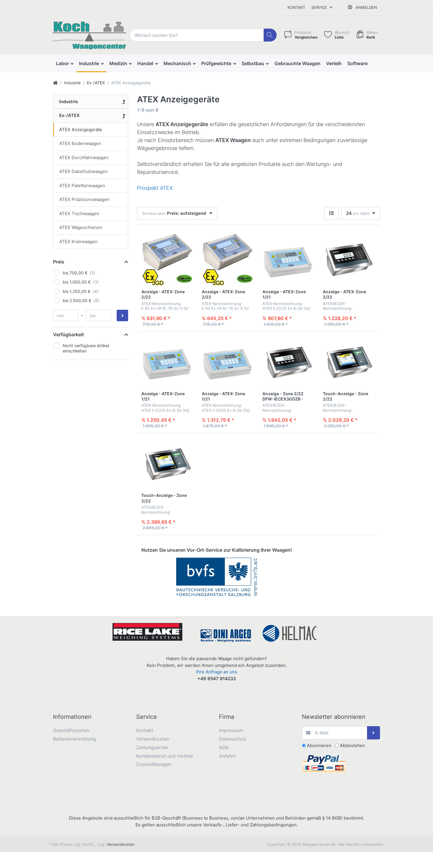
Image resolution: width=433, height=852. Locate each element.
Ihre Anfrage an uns (216, 672)
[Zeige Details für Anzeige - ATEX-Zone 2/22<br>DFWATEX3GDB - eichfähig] (227, 259)
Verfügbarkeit (68, 334)
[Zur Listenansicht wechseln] (331, 213)
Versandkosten (121, 844)
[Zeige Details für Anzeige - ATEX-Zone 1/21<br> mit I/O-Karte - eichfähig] (167, 361)
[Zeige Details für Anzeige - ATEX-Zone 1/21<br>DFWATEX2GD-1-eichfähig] (288, 259)
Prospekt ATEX (155, 188)
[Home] (55, 83)
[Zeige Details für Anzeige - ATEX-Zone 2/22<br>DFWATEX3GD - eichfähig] (167, 259)
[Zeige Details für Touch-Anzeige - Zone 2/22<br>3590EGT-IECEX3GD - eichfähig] (348, 361)
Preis (58, 262)
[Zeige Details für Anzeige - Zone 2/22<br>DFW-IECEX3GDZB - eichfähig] (288, 361)
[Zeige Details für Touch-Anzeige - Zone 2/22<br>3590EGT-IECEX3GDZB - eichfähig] (167, 463)
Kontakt (296, 7)
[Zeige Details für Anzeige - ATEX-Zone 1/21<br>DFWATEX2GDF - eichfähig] (227, 361)
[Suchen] (270, 35)
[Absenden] (373, 732)
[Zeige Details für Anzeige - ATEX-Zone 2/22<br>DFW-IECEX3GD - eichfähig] (348, 259)
